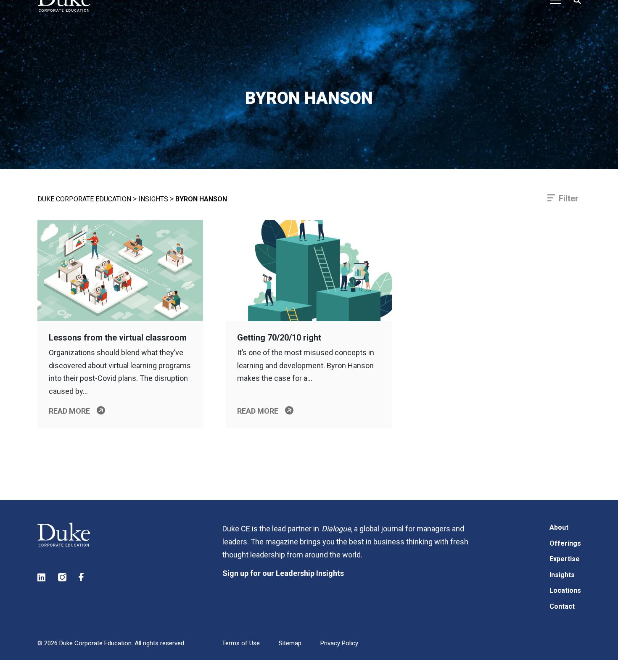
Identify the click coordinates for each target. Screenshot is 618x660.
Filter (568, 198)
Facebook (83, 577)
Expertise (564, 559)
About (558, 527)
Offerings (565, 543)
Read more (69, 411)
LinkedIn (42, 577)
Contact (562, 606)
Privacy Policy (339, 643)
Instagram (62, 577)
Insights (153, 199)
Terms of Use (241, 643)
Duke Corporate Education (84, 199)
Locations (565, 590)
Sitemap (290, 643)
